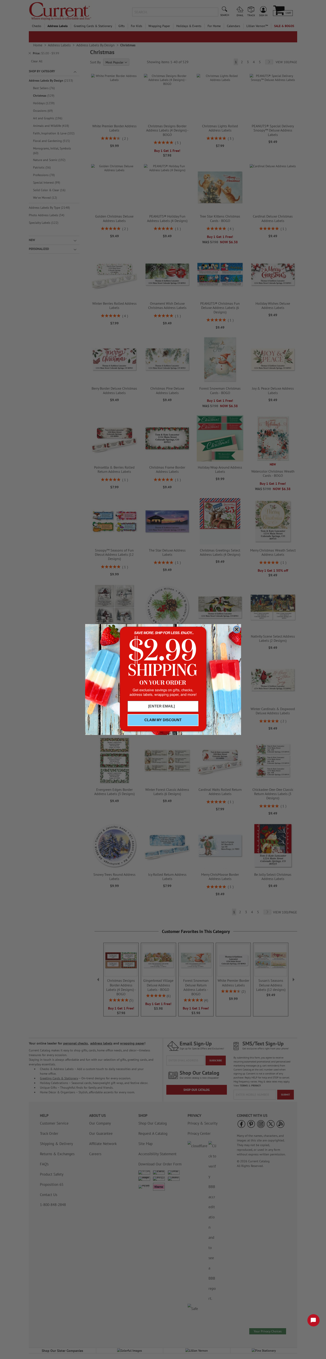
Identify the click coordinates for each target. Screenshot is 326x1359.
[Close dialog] (236, 629)
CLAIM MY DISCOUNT (163, 720)
